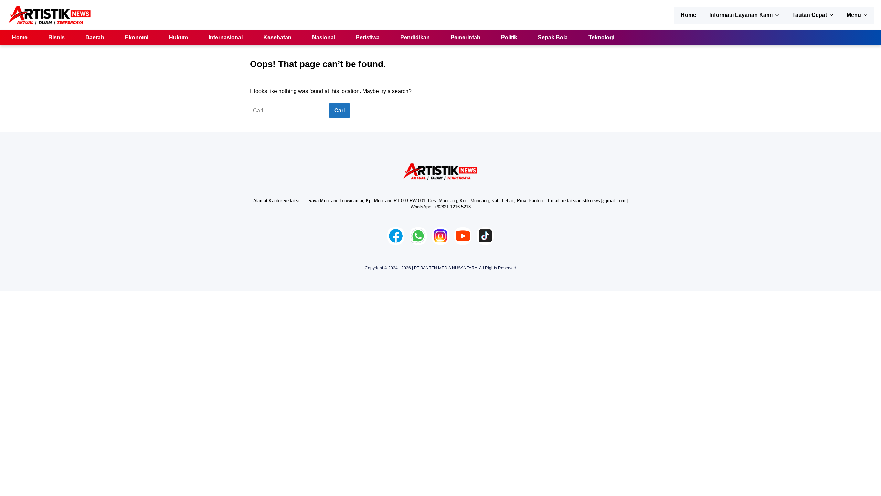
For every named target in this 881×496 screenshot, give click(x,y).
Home (688, 15)
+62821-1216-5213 (452, 206)
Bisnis (56, 37)
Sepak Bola (553, 37)
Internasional (226, 37)
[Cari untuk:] (289, 110)
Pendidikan (415, 37)
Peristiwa (368, 37)
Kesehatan (277, 37)
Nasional (323, 37)
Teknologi (601, 37)
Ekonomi (136, 37)
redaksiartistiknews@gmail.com (593, 200)
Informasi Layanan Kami (741, 15)
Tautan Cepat (809, 15)
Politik (509, 37)
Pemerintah (465, 37)
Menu (854, 15)
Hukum (178, 37)
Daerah (94, 37)
